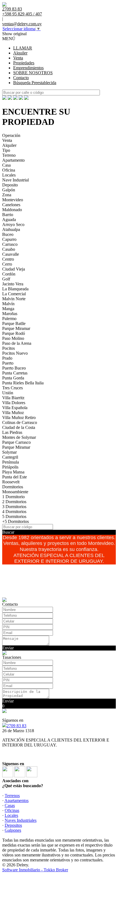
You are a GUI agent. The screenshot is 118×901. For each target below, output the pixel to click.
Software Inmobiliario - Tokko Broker (35, 869)
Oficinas (12, 810)
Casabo (8, 249)
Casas (10, 805)
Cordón (8, 274)
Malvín (8, 303)
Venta (18, 58)
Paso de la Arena (16, 343)
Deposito (10, 185)
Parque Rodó (13, 333)
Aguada (9, 219)
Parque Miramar (16, 328)
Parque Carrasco (16, 442)
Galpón (8, 190)
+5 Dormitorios (15, 521)
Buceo (7, 234)
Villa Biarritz (13, 397)
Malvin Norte (14, 298)
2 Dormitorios (14, 501)
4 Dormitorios (14, 511)
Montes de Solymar (19, 437)
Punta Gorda (13, 378)
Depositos (13, 825)
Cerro (7, 264)
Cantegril (10, 457)
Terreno (9, 155)
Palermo (9, 318)
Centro (8, 259)
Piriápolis (10, 467)
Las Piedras (12, 432)
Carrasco (10, 244)
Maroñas (9, 313)
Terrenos (12, 795)
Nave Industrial (15, 180)
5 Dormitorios (14, 516)
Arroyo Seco (13, 224)
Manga (8, 308)
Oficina (8, 170)
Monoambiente (15, 491)
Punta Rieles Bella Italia (23, 383)
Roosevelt (10, 482)
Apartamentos (16, 800)
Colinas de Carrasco (19, 422)
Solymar (9, 452)
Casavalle (10, 254)
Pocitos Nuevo (15, 353)
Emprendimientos (28, 67)
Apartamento (13, 160)
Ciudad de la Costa (18, 427)
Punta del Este (14, 477)
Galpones (13, 830)
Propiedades (23, 62)
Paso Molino (13, 338)
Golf (6, 279)
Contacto (21, 77)
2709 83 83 (16, 725)
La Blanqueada (15, 288)
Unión (7, 392)
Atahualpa (11, 229)
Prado (7, 358)
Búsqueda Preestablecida (34, 82)
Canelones (11, 204)
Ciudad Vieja (13, 269)
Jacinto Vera (12, 284)
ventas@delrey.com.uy (22, 23)
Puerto (7, 363)
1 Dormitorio (13, 496)
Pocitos (8, 348)
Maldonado (12, 209)
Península (10, 462)
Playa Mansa (13, 472)
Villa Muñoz (13, 412)
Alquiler (20, 53)
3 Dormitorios (14, 506)
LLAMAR (22, 48)
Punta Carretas (14, 373)
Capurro (9, 239)
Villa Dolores (13, 402)
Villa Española (14, 407)
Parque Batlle (14, 323)
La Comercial (14, 293)
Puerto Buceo (14, 368)
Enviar (8, 648)
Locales (9, 175)
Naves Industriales (20, 820)
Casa (6, 165)
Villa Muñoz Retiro (19, 417)
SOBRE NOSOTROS (33, 72)
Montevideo (12, 199)
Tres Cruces (12, 387)
